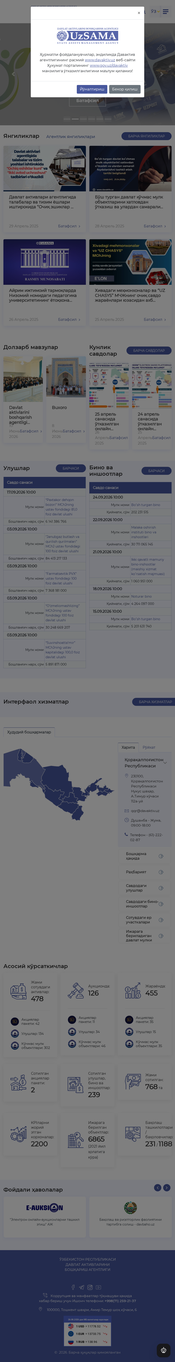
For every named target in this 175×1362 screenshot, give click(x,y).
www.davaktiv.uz (100, 60)
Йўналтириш (92, 89)
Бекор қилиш (125, 89)
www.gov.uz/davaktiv (109, 65)
